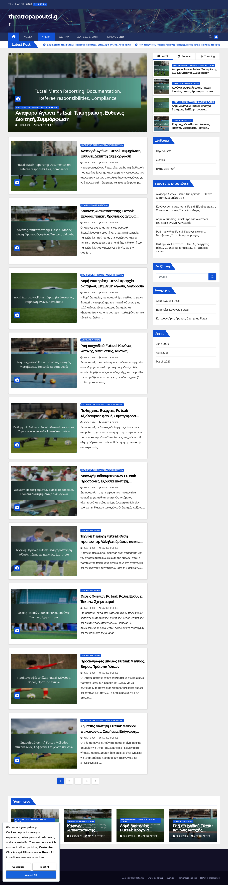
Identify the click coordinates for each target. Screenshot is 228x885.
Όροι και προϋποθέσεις (133, 878)
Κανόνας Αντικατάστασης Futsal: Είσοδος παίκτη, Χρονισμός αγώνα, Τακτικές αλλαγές (73, 115)
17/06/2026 (90, 162)
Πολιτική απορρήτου (210, 878)
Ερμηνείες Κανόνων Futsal (29, 107)
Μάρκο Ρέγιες (44, 125)
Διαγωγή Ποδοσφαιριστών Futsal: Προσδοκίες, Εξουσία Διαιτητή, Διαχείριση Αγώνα (108, 481)
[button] (210, 36)
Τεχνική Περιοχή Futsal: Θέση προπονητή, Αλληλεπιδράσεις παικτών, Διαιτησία (111, 541)
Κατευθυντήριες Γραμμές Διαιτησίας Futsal (193, 65)
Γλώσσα (28, 36)
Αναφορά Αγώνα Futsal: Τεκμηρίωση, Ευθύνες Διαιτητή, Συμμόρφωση (194, 71)
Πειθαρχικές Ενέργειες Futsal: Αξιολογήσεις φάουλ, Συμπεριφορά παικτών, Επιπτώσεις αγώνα (108, 416)
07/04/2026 (90, 548)
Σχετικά (64, 36)
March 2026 (163, 361)
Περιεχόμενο (115, 36)
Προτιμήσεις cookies (187, 878)
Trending (209, 56)
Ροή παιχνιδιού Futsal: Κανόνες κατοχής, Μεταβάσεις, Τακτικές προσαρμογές (190, 128)
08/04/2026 (25, 125)
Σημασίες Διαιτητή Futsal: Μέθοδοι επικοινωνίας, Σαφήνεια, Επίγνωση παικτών (108, 731)
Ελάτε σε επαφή (87, 36)
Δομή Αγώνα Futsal (182, 120)
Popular (186, 56)
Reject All (44, 866)
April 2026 (162, 352)
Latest (164, 56)
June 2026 (162, 343)
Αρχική (46, 36)
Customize (18, 866)
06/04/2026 (90, 738)
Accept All (31, 875)
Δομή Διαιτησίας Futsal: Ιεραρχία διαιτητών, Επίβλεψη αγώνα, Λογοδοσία (191, 109)
